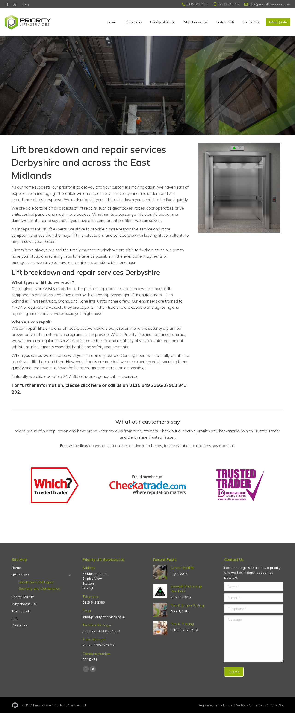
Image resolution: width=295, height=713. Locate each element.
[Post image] (160, 572)
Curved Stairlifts (182, 568)
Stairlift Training (182, 624)
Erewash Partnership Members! (186, 588)
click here (91, 385)
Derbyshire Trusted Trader (151, 437)
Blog (25, 4)
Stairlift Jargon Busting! (187, 605)
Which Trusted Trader (260, 430)
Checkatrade (227, 430)
